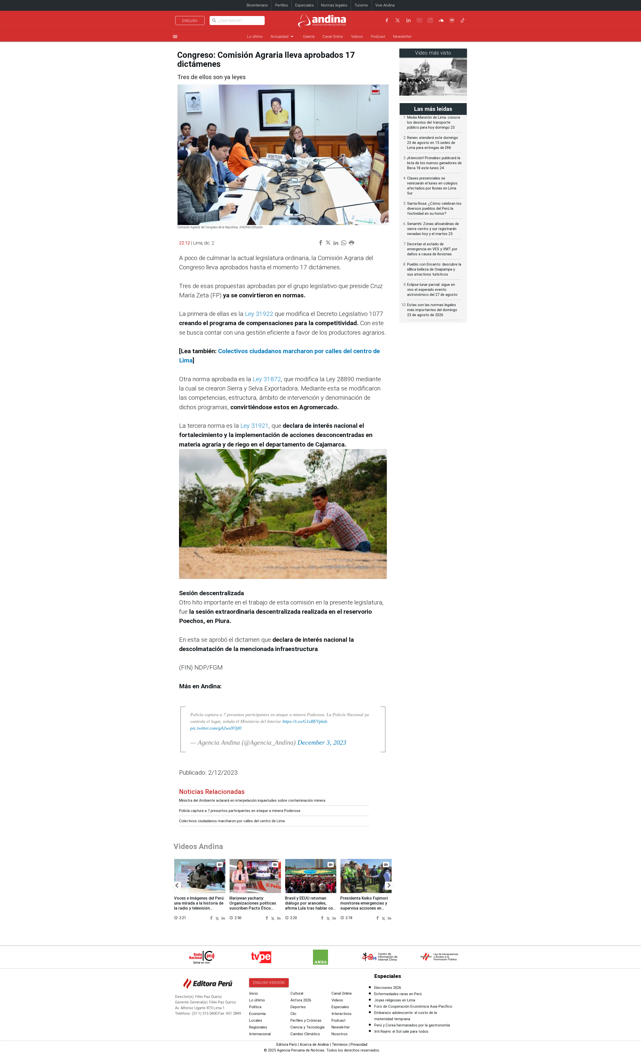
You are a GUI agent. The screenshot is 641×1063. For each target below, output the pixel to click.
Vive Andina (385, 5)
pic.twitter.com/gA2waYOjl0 (215, 728)
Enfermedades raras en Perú (398, 994)
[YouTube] (419, 20)
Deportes (298, 1007)
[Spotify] (452, 20)
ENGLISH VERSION (269, 983)
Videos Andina (198, 846)
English (190, 21)
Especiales (304, 5)
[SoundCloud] (441, 20)
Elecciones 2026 (387, 987)
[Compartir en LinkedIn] (223, 917)
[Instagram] (430, 20)
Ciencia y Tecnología (307, 1027)
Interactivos (342, 1013)
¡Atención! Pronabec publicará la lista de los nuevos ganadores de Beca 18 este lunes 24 (434, 163)
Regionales (258, 1027)
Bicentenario (257, 5)
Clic (293, 1013)
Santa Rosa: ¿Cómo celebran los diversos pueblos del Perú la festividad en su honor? (434, 208)
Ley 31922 (259, 313)
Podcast (378, 36)
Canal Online (333, 36)
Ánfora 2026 (300, 1000)
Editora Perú (286, 1044)
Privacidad (359, 1044)
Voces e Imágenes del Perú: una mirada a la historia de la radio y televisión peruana (199, 905)
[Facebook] (387, 20)
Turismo (361, 5)
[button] (176, 886)
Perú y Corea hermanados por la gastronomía (412, 1025)
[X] (398, 20)
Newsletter (402, 36)
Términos (340, 1044)
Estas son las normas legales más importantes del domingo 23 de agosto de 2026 (432, 310)
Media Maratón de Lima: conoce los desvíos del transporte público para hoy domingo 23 (433, 122)
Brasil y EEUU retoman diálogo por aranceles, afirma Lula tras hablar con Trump (310, 905)
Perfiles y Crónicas (306, 1020)
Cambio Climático (305, 1034)
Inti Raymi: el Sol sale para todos (401, 1031)
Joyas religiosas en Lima (394, 1000)
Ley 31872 (267, 379)
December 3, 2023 (321, 742)
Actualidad (283, 36)
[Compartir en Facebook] (212, 917)
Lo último (255, 36)
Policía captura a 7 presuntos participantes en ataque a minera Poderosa (239, 810)
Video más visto (433, 53)
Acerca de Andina (314, 1044)
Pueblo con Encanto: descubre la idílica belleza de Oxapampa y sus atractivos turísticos (434, 269)
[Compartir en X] (218, 917)
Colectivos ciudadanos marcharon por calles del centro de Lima (232, 821)
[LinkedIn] (408, 20)
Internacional (260, 1034)
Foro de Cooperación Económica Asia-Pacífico (413, 1006)
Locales (255, 1020)
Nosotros (340, 1034)
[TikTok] (463, 20)
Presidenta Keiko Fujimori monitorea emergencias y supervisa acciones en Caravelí (364, 905)
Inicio (253, 993)
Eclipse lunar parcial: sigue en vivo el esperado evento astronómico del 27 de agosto (432, 289)
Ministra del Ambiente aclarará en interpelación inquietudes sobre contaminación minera (252, 800)
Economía (257, 1013)
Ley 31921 (254, 425)
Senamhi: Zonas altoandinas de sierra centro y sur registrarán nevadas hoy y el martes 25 (433, 229)
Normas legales (334, 5)
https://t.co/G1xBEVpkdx (305, 721)
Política (255, 1007)
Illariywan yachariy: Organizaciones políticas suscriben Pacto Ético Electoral (252, 905)
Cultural (296, 993)
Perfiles (281, 5)
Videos (357, 36)
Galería (308, 36)
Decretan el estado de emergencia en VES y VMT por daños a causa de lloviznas (432, 249)
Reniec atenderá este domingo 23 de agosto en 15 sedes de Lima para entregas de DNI (432, 142)
